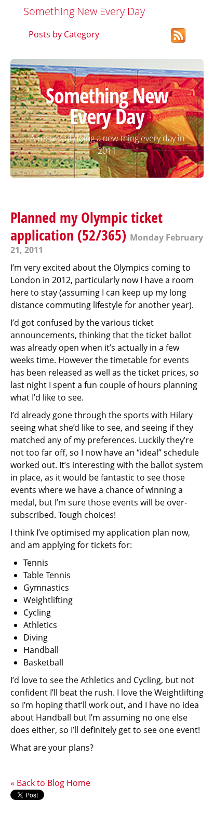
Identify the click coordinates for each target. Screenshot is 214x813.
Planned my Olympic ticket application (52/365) (86, 226)
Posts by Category (64, 34)
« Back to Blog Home (50, 783)
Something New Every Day (84, 11)
